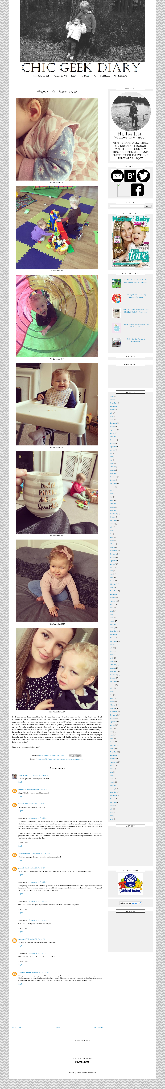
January (112, 470)
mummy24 (22, 789)
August (112, 399)
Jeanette (21, 868)
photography (70, 759)
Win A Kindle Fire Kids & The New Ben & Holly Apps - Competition (135, 281)
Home (58, 1027)
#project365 (40, 759)
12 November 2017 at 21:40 (37, 818)
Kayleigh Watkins (24, 972)
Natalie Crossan (24, 853)
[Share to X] (75, 755)
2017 (47, 759)
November (113, 406)
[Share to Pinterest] (80, 755)
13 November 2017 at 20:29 (40, 853)
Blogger (93, 1072)
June (111, 416)
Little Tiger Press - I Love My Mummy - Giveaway (136, 295)
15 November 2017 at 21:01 (35, 939)
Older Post (99, 1027)
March (112, 396)
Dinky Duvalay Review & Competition (136, 340)
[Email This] (70, 755)
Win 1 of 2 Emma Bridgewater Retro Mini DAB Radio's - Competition (135, 310)
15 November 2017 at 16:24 (37, 920)
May (111, 460)
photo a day (61, 759)
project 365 (79, 759)
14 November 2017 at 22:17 (37, 882)
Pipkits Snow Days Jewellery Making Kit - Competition (136, 325)
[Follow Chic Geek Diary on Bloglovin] (130, 905)
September (113, 430)
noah (54, 759)
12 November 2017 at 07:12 (37, 789)
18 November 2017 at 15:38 (37, 953)
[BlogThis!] (73, 755)
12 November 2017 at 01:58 (38, 775)
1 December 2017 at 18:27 (41, 972)
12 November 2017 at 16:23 (35, 804)
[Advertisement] (131, 846)
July (111, 413)
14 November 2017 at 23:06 (37, 901)
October (112, 409)
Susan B (21, 803)
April (111, 419)
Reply (20, 782)
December (113, 403)
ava (50, 759)
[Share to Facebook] (77, 755)
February (113, 436)
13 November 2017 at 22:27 (35, 868)
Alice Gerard (23, 775)
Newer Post (17, 1027)
